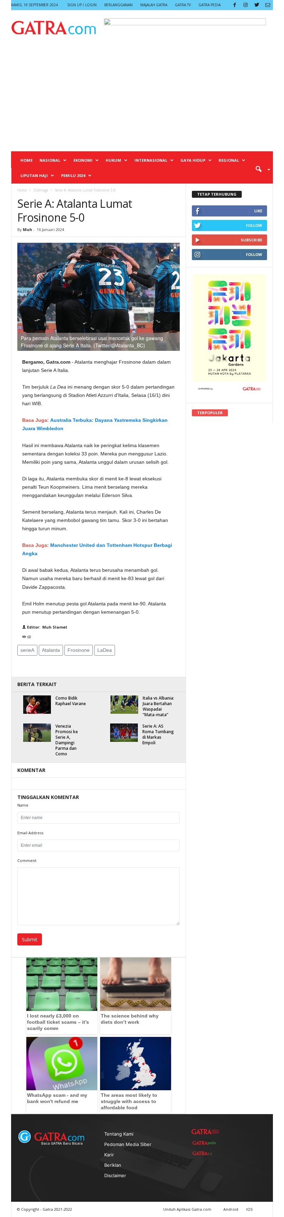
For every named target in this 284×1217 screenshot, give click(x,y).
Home (26, 160)
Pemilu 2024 (73, 175)
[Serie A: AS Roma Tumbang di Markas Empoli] (124, 732)
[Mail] (268, 5)
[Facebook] (234, 5)
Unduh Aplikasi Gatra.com (187, 1209)
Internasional (150, 160)
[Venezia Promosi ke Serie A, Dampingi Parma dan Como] (37, 732)
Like (258, 210)
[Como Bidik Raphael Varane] (37, 704)
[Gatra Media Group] (205, 1131)
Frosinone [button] (79, 650)
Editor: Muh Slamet (46, 627)
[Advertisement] (142, 99)
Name (22, 805)
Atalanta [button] (51, 650)
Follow (254, 225)
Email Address (30, 832)
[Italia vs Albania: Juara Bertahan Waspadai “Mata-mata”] (124, 704)
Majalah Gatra (153, 4)
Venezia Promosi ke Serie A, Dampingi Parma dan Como (66, 740)
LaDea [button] (104, 650)
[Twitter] (256, 5)
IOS (249, 1209)
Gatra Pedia (209, 4)
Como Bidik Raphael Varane (70, 701)
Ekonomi (82, 160)
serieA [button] (27, 650)
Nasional (49, 160)
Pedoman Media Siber (127, 1144)
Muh (28, 229)
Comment (26, 860)
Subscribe (251, 239)
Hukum (113, 160)
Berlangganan (118, 4)
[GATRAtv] (205, 1153)
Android (230, 1209)
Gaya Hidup (192, 160)
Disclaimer (115, 1175)
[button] (260, 168)
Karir (109, 1154)
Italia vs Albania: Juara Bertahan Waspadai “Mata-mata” (158, 706)
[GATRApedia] (205, 1142)
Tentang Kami (118, 1134)
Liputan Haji (34, 175)
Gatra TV (183, 4)
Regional (229, 160)
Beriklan (112, 1165)
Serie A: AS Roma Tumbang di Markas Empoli (158, 734)
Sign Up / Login (82, 4)
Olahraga (40, 190)
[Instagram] (245, 5)
